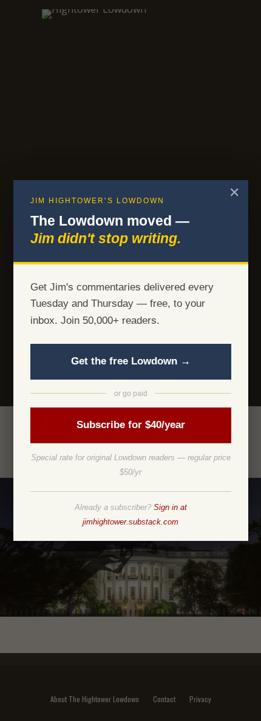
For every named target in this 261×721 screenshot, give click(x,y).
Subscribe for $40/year (130, 425)
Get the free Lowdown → (131, 361)
